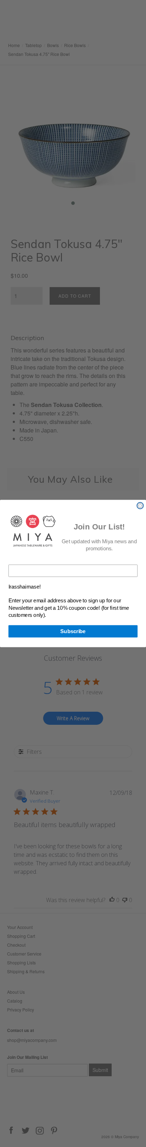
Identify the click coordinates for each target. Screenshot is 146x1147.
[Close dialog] (140, 506)
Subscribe (72, 631)
